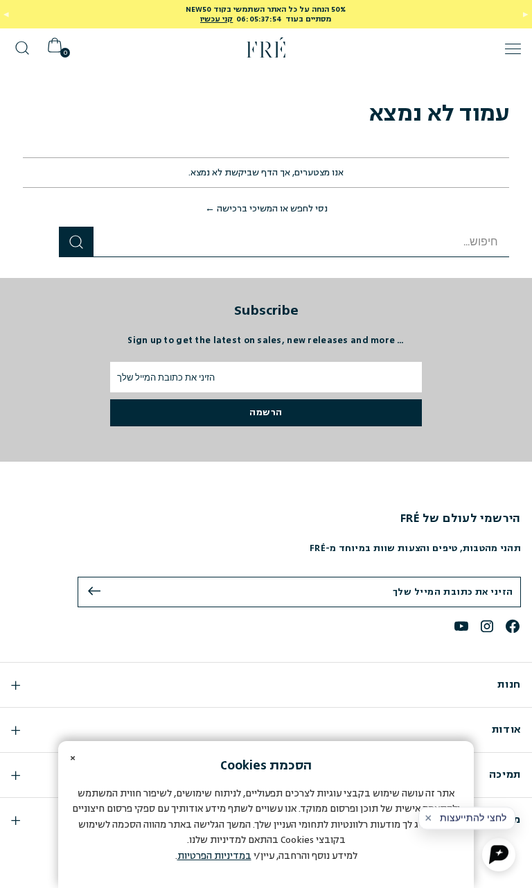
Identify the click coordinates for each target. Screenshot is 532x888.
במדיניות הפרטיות (214, 855)
